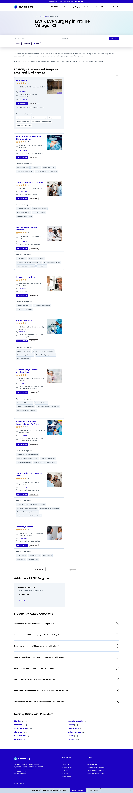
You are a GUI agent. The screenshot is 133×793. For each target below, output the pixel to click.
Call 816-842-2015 (22, 545)
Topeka (73, 739)
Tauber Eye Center (24, 320)
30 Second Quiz (77, 790)
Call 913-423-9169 (35, 103)
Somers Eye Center (24, 527)
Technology (27, 43)
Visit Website (33, 157)
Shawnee (20, 732)
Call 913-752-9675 (22, 392)
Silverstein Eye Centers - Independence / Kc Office (27, 422)
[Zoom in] (117, 70)
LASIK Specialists (40, 16)
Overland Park (23, 728)
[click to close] (131, 790)
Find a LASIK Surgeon (102, 7)
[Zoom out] (117, 72)
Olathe (73, 725)
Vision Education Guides (94, 761)
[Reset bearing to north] (117, 74)
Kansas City (21, 736)
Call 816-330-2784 (22, 248)
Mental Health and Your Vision (96, 770)
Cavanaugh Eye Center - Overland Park (27, 371)
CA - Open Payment (67, 767)
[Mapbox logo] (72, 570)
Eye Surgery (76, 7)
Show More (39, 569)
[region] (94, 319)
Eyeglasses (87, 7)
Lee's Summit (75, 728)
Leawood (20, 725)
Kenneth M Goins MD (26, 588)
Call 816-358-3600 (22, 444)
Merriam (20, 721)
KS (48, 16)
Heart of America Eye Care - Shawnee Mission (28, 137)
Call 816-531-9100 (22, 341)
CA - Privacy (65, 770)
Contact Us (94, 790)
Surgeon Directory (66, 776)
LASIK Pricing (55, 7)
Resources (65, 773)
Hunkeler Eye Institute (25, 277)
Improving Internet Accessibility (96, 767)
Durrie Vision (21, 80)
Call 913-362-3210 (22, 157)
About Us (116, 7)
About (63, 761)
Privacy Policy (65, 764)
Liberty (73, 736)
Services (17, 43)
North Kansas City (77, 721)
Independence (76, 732)
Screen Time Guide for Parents (96, 773)
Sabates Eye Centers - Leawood (30, 182)
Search (113, 38)
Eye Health (65, 7)
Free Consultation (22, 103)
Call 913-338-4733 (22, 295)
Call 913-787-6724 (22, 494)
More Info (23, 601)
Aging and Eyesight (93, 764)
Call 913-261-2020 (22, 198)
